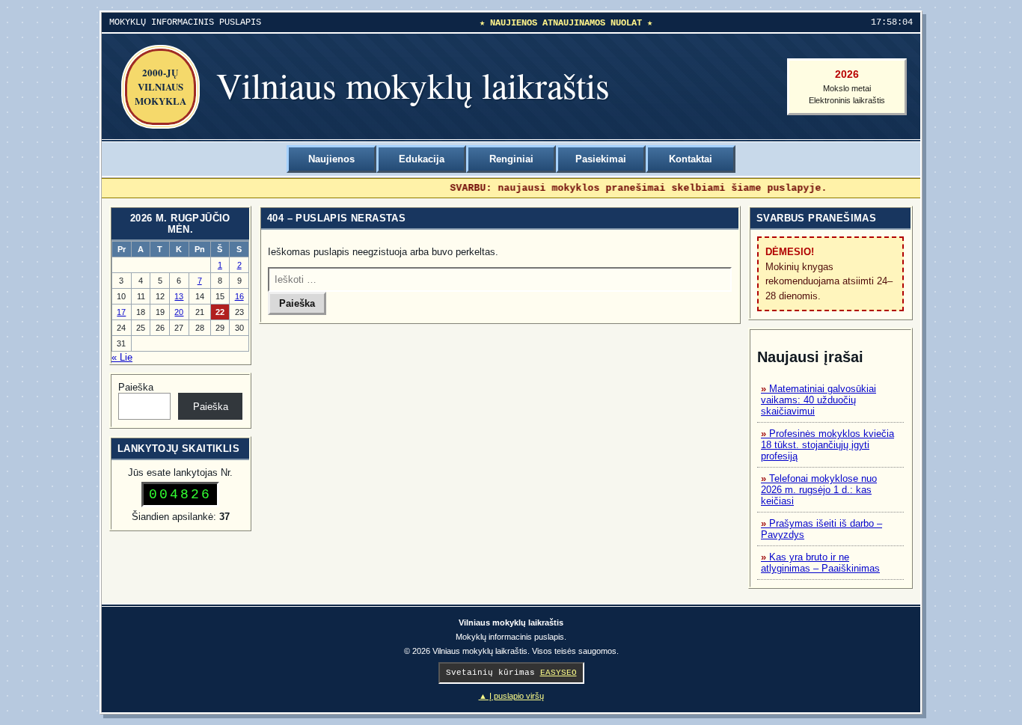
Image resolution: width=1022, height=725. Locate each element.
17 (121, 312)
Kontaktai (690, 159)
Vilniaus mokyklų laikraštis (413, 84)
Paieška (135, 387)
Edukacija (421, 159)
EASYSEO (558, 672)
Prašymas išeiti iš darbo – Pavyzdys (821, 529)
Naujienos (331, 159)
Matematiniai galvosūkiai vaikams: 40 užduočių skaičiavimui (818, 400)
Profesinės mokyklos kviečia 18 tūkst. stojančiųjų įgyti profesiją (827, 445)
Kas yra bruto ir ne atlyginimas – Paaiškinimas (820, 562)
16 (239, 296)
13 (178, 296)
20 (178, 312)
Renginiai (511, 159)
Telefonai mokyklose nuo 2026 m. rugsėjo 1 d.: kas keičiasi (819, 490)
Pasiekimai (600, 159)
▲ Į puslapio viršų (511, 695)
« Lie (121, 357)
